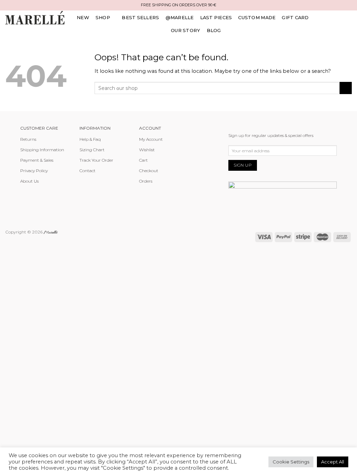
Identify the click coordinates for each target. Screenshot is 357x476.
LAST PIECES (216, 17)
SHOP (103, 17)
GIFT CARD (295, 17)
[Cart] (349, 21)
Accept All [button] (332, 462)
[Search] (316, 21)
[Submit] (346, 88)
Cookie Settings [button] (291, 462)
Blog (214, 30)
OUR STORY (185, 30)
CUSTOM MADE (256, 17)
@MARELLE (180, 17)
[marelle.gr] (34, 17)
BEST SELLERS (140, 17)
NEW (83, 17)
